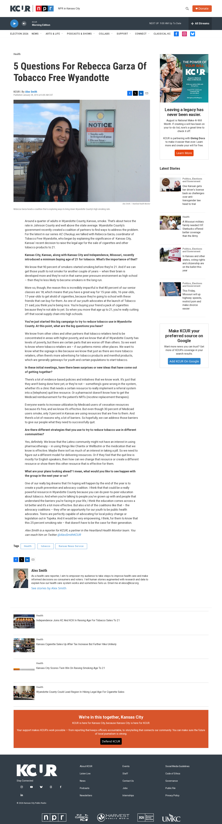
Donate (203, 8)
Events (126, 766)
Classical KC (162, 33)
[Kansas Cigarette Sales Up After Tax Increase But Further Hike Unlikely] (24, 645)
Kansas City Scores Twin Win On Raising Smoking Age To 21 (70, 668)
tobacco (45, 546)
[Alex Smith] (20, 578)
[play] (14, 23)
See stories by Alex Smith (48, 588)
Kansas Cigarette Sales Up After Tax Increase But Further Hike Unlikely (76, 644)
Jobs (125, 788)
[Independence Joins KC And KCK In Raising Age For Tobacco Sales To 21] (24, 621)
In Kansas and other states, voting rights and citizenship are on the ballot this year (194, 263)
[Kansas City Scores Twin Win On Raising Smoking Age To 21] (24, 669)
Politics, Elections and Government (192, 180)
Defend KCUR (111, 741)
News (35, 33)
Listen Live (85, 773)
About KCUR (86, 766)
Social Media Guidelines (177, 766)
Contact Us (128, 781)
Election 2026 (19, 33)
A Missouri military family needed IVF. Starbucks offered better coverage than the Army (193, 228)
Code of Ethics (172, 773)
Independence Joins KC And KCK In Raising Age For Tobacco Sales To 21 (78, 620)
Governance (171, 781)
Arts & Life (53, 33)
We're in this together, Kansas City (111, 717)
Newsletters (86, 795)
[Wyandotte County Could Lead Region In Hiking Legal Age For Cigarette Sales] (24, 693)
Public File (170, 788)
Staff (125, 773)
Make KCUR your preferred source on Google (184, 335)
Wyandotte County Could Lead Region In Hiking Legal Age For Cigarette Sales (80, 691)
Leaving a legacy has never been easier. (184, 112)
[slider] (29, 23)
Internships (128, 795)
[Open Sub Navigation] (41, 33)
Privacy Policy (172, 795)
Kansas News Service (71, 546)
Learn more (184, 153)
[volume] (24, 23)
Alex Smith (31, 91)
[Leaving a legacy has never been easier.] (184, 78)
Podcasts (84, 788)
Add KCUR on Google (184, 361)
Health (16, 54)
